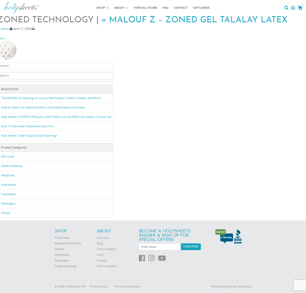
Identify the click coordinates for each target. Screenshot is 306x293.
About (119, 8)
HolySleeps (62, 255)
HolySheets (62, 238)
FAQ (165, 8)
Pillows (59, 249)
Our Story (103, 238)
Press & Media (106, 249)
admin (5, 29)
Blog (100, 243)
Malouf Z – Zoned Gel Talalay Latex (194, 20)
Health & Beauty (65, 266)
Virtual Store (145, 8)
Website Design (221, 286)
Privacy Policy (98, 286)
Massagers (62, 260)
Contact (181, 8)
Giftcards (201, 8)
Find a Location (107, 266)
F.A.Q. (100, 255)
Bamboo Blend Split (68, 243)
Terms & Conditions (127, 286)
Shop (101, 8)
